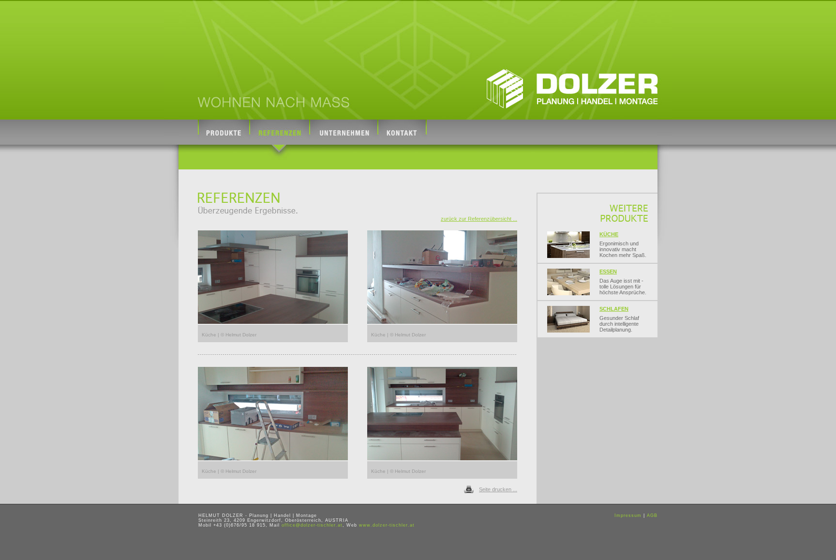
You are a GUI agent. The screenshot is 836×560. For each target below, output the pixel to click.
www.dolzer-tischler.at (387, 525)
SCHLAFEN (613, 309)
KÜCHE (608, 234)
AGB (652, 515)
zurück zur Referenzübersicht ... (479, 219)
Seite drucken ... (498, 489)
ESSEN (608, 271)
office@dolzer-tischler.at (312, 525)
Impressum (628, 515)
